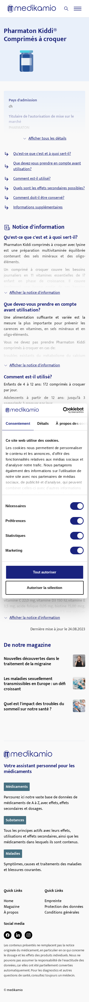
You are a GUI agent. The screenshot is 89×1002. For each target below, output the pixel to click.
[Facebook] (7, 935)
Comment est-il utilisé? (32, 179)
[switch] (77, 521)
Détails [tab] (43, 423)
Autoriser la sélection (44, 588)
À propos (11, 912)
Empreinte (53, 901)
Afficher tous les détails (47, 138)
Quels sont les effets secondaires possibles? (49, 188)
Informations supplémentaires (38, 207)
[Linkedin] (18, 935)
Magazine (11, 907)
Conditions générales (62, 912)
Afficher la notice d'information (34, 292)
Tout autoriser (44, 572)
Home (8, 901)
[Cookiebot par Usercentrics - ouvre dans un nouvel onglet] (63, 410)
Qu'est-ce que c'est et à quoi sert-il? (42, 154)
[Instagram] (28, 935)
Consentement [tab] (17, 423)
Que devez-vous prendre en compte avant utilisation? (47, 166)
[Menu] (77, 8)
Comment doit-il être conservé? (38, 198)
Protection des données (64, 907)
